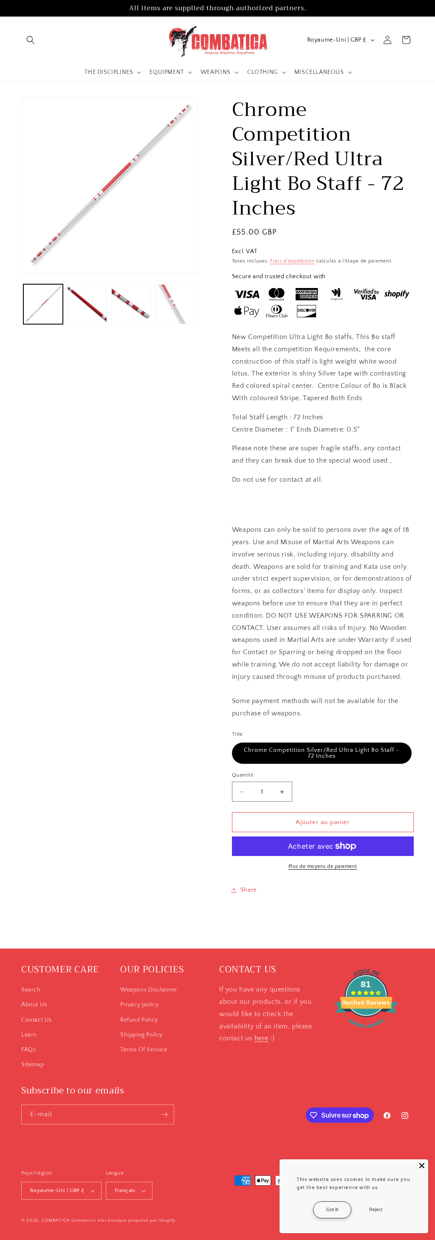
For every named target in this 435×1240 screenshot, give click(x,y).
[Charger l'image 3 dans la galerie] (131, 304)
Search (31, 989)
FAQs (28, 1049)
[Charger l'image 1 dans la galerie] (43, 304)
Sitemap (32, 1064)
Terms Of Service (143, 1049)
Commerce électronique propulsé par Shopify (123, 1220)
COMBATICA (56, 1220)
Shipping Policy (141, 1034)
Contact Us (36, 1020)
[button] (30, 40)
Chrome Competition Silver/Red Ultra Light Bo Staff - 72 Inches (321, 753)
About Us (34, 1004)
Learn (29, 1034)
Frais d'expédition (292, 261)
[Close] (422, 1165)
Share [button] (248, 890)
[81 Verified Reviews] (366, 1032)
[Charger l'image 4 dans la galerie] (175, 304)
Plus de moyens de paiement (322, 866)
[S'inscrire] (164, 1114)
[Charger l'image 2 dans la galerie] (87, 304)
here (261, 1038)
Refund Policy (139, 1020)
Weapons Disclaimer (149, 989)
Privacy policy (139, 1004)
